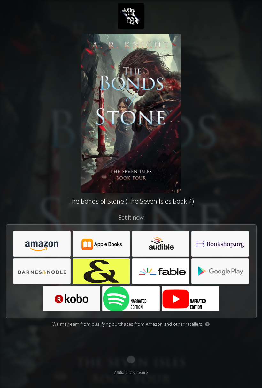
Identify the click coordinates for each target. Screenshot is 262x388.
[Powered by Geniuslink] (131, 359)
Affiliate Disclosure (131, 372)
